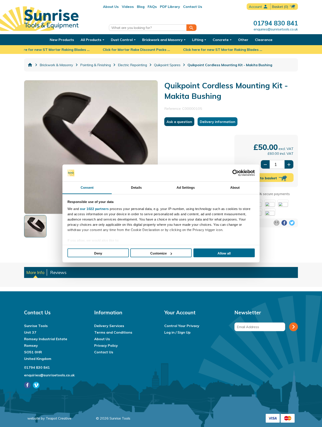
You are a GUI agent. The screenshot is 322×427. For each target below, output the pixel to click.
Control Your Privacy (181, 326)
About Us (111, 6)
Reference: (172, 109)
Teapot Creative (58, 418)
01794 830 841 (275, 23)
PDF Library (170, 6)
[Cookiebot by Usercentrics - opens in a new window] (235, 173)
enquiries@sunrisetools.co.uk (276, 29)
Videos (128, 6)
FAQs (152, 6)
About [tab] (235, 187)
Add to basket (265, 178)
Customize (158, 253)
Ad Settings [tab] (186, 187)
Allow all (224, 253)
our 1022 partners (94, 208)
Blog (141, 6)
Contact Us (192, 6)
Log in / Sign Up (177, 332)
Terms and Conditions (113, 332)
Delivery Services (109, 326)
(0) (280, 6)
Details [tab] (136, 187)
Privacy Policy (106, 345)
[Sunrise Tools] (51, 19)
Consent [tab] (87, 187)
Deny (98, 253)
